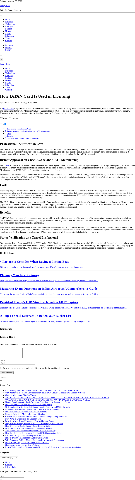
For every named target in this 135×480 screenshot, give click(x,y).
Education (9, 36)
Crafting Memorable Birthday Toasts (20, 395)
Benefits (10, 136)
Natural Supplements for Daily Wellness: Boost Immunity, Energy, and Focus (37, 402)
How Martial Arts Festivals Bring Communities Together (28, 428)
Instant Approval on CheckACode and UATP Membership (28, 131)
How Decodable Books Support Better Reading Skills (27, 426)
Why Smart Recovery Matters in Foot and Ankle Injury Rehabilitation (34, 423)
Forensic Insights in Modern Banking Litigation (25, 414)
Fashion (8, 29)
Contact (8, 41)
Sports (8, 33)
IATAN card (8, 108)
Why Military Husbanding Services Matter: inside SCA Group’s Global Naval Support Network (45, 393)
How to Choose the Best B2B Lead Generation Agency (28, 404)
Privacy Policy (11, 467)
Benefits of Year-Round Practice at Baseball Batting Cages (29, 421)
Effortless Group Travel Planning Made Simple (24, 435)
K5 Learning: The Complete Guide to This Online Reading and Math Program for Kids (41, 390)
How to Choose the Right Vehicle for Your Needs (26, 412)
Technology (10, 24)
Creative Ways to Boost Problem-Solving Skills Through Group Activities (36, 416)
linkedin (8, 47)
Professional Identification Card (19, 129)
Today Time (5, 5)
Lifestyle (9, 26)
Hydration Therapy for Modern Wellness (22, 445)
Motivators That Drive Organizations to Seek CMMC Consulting (32, 409)
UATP (6, 165)
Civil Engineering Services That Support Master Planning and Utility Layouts (37, 407)
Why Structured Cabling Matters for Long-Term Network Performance (34, 440)
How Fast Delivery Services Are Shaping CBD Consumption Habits (33, 433)
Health (8, 31)
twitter (8, 50)
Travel (8, 38)
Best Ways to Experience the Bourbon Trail (23, 419)
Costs (9, 134)
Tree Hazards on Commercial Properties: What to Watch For (30, 431)
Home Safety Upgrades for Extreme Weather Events (27, 442)
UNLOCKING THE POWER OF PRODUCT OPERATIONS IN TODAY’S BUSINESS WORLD (47, 400)
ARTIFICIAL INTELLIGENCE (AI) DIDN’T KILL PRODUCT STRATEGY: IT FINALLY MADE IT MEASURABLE (57, 397)
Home (7, 19)
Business (9, 22)
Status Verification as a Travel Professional (23, 138)
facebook (9, 45)
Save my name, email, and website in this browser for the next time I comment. (36, 368)
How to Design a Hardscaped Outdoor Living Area (26, 438)
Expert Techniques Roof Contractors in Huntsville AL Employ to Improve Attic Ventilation (43, 447)
